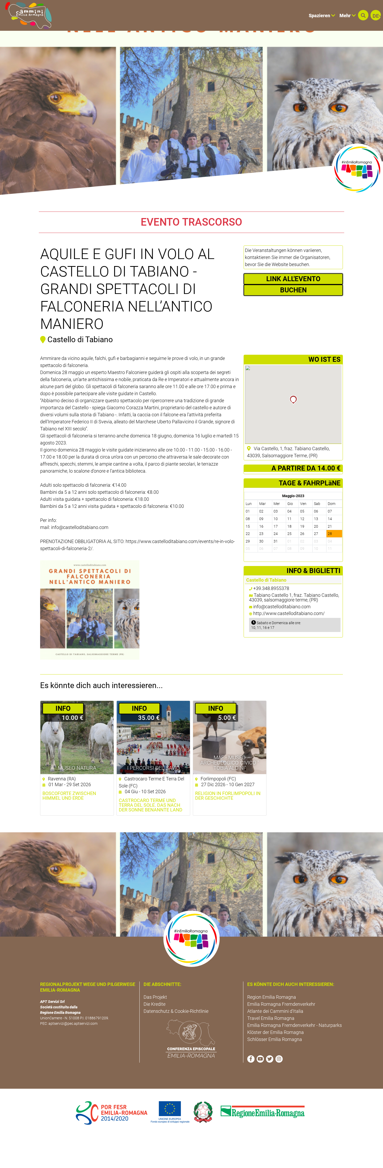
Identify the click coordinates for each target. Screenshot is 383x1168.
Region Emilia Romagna (271, 997)
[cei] (191, 1038)
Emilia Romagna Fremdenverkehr (281, 1004)
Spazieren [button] (320, 15)
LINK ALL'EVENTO (293, 279)
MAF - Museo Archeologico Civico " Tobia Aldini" (229, 762)
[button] (363, 15)
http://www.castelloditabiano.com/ (289, 613)
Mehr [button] (345, 15)
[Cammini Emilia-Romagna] (26, 15)
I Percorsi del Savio (153, 768)
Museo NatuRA (77, 768)
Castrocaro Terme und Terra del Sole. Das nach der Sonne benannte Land (150, 805)
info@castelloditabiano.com (282, 606)
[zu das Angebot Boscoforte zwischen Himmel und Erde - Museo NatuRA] (77, 737)
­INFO (63, 708)
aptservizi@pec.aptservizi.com (72, 1023)
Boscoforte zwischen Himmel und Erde (69, 795)
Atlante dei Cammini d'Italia (275, 1011)
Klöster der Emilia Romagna (275, 1032)
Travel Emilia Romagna (270, 1018)
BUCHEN (293, 290)
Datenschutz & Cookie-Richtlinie (176, 1011)
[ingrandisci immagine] (89, 610)
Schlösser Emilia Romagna (274, 1039)
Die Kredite (154, 1004)
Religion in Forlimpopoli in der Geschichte (228, 795)
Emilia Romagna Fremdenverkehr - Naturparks (294, 1025)
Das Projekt (155, 997)
